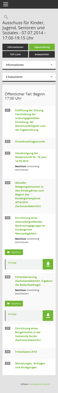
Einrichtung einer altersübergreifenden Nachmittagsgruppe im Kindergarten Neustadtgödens (30, 225)
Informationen (15, 47)
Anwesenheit (42, 54)
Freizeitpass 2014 (26, 352)
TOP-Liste (15, 54)
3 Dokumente (14, 77)
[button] (48, 264)
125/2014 (15, 252)
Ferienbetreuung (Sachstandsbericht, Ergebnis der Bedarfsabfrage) (33, 281)
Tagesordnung (42, 47)
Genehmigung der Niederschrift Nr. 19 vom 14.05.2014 (31, 157)
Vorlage (12, 262)
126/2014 (15, 303)
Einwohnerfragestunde (30, 141)
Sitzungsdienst (39, 384)
